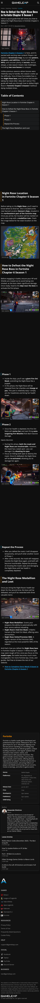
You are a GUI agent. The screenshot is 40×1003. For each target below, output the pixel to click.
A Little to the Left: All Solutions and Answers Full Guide (19, 866)
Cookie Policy (5, 935)
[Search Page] (38, 3)
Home (3, 8)
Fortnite (14, 8)
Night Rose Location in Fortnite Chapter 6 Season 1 (18, 103)
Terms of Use (5, 928)
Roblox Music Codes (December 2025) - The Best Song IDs (19, 842)
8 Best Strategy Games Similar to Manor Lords (18, 859)
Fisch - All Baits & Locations (11, 854)
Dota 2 (6, 895)
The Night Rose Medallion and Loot (16, 128)
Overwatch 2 (8, 912)
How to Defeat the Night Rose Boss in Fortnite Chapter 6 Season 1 (20, 110)
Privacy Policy (5, 925)
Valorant (7, 908)
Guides (20, 8)
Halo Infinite (8, 902)
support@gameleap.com (9, 945)
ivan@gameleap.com (8, 974)
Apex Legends (8, 905)
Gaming (8, 8)
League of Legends (10, 898)
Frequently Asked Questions (11, 932)
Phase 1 (7, 115)
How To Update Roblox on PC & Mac (14, 848)
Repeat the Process (11, 124)
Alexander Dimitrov (20, 26)
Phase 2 (7, 120)
